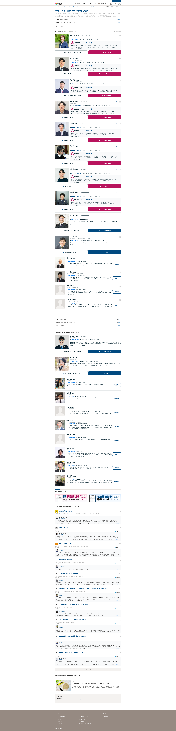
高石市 (76, 699)
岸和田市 (77, 39)
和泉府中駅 (79, 396)
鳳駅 (78, 451)
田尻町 (92, 699)
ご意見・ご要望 (84, 716)
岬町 (95, 699)
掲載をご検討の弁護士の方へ (87, 723)
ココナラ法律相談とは (61, 716)
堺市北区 (73, 465)
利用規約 (83, 717)
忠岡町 (86, 699)
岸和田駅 (83, 39)
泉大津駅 (79, 382)
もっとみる (88, 669)
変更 (119, 19)
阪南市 (83, 699)
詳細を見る (116, 264)
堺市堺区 (77, 339)
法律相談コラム (60, 719)
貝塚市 (66, 699)
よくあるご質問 (60, 723)
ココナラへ (58, 1)
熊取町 (89, 699)
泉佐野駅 (79, 437)
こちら (79, 31)
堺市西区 (73, 451)
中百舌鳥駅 (79, 465)
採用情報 (106, 717)
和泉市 (72, 396)
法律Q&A (58, 717)
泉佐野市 (73, 437)
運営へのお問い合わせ (61, 725)
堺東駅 (82, 339)
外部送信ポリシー (84, 721)
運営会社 (106, 716)
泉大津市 (73, 382)
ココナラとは (59, 721)
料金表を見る (88, 42)
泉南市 (79, 699)
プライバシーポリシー (85, 719)
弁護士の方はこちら (116, 1)
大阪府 (73, 39)
